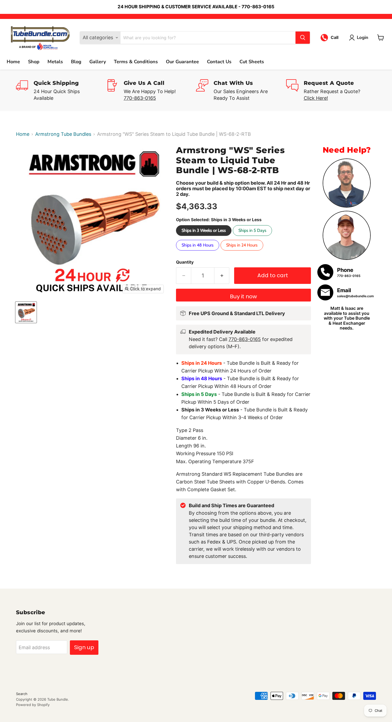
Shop (33, 61)
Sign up (84, 647)
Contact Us (219, 61)
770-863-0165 (140, 98)
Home (13, 61)
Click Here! (316, 98)
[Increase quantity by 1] (221, 275)
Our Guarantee (182, 61)
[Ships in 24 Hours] (243, 251)
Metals (55, 61)
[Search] (302, 37)
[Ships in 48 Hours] (198, 251)
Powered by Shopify (33, 705)
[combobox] (208, 37)
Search (21, 694)
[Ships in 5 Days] (253, 237)
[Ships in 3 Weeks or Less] (204, 237)
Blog (76, 61)
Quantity (185, 262)
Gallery (97, 61)
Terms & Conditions (136, 61)
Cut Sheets (251, 61)
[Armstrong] (26, 312)
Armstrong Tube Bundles (63, 134)
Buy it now (243, 296)
